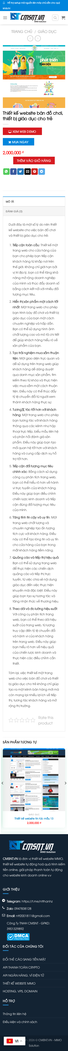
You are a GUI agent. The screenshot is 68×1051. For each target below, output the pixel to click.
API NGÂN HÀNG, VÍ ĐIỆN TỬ (23, 975)
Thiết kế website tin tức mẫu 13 (34, 818)
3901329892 (15, 928)
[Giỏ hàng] (63, 18)
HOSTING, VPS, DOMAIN (20, 991)
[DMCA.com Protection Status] (18, 936)
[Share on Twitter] (20, 171)
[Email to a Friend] (27, 171)
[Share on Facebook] (13, 171)
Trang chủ (21, 31)
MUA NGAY (20, 142)
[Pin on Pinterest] (34, 171)
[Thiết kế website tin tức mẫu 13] (34, 779)
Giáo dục (47, 31)
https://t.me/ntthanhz (37, 901)
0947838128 (22, 908)
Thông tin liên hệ (14, 1014)
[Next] (65, 791)
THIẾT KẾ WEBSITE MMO (19, 983)
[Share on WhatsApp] (6, 171)
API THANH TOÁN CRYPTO (21, 967)
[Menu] (5, 17)
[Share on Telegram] (41, 171)
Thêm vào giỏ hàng (34, 160)
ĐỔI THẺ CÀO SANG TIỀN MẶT (24, 959)
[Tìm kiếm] (55, 18)
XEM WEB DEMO (24, 131)
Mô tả (10, 201)
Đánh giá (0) (14, 211)
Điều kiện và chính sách (20, 1022)
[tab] (34, 201)
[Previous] (3, 791)
